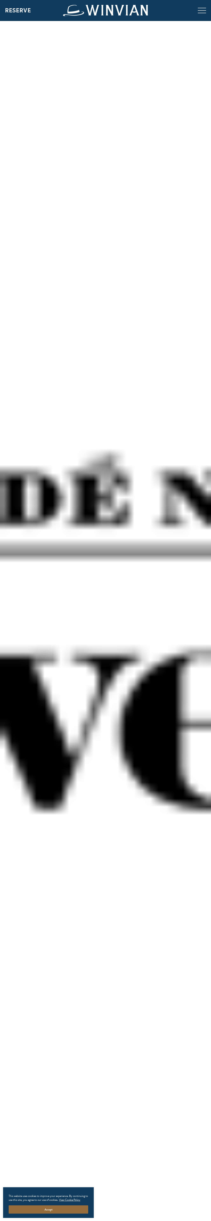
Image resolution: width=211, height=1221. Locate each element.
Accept (49, 1209)
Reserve (18, 10)
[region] (48, 1202)
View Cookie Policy (69, 1200)
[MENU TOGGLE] (202, 10)
